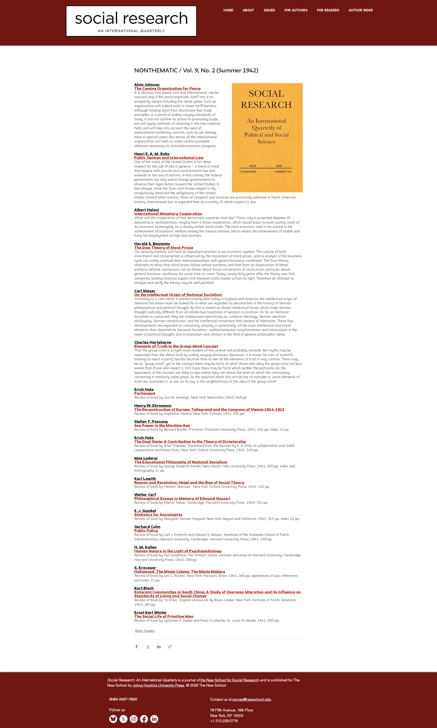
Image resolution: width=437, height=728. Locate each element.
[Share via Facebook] (136, 646)
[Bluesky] (113, 719)
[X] (123, 719)
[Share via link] (170, 646)
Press (179, 685)
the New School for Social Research (230, 680)
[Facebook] (144, 719)
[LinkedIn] (154, 719)
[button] (248, 10)
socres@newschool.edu (251, 699)
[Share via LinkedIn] (159, 646)
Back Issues (145, 631)
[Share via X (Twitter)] (147, 646)
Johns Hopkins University (154, 685)
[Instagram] (134, 719)
